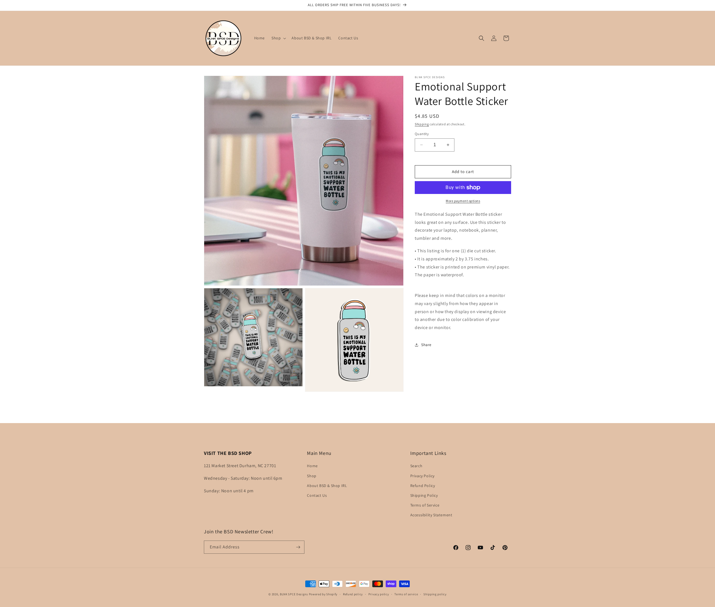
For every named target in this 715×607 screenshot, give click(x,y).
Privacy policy (378, 594)
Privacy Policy (422, 475)
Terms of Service (425, 505)
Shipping (422, 124)
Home (312, 465)
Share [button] (426, 344)
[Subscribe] (298, 547)
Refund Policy (422, 485)
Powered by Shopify (323, 594)
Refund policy (353, 594)
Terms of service (406, 594)
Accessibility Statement (431, 514)
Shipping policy (435, 594)
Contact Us (317, 495)
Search (416, 465)
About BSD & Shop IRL (327, 485)
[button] (278, 38)
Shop (311, 475)
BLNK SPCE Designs (294, 594)
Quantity (422, 133)
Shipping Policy (424, 495)
